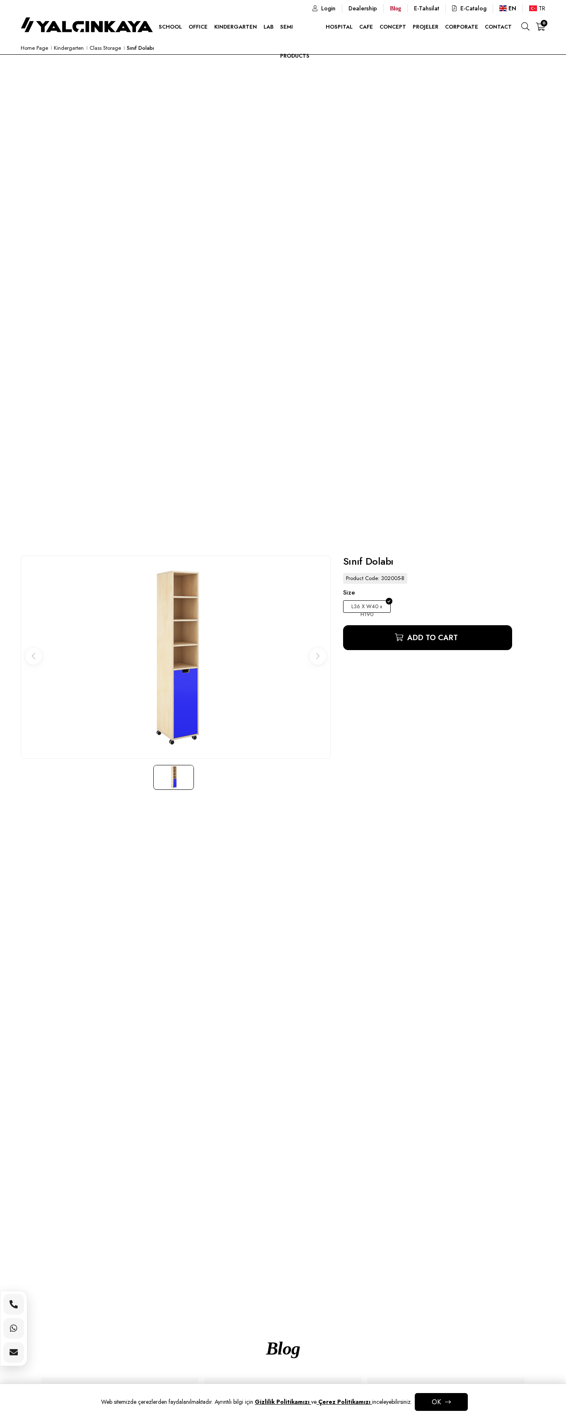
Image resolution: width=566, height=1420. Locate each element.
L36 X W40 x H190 (366, 607)
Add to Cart (431, 637)
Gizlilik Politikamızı (283, 1402)
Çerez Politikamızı (344, 1402)
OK (436, 1402)
